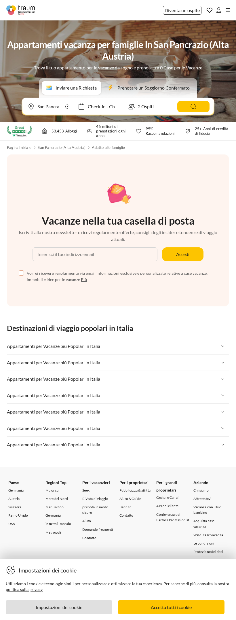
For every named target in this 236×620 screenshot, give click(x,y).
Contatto (89, 538)
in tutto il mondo (58, 524)
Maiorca (51, 490)
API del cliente (167, 506)
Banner (125, 507)
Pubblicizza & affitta (135, 490)
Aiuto (86, 521)
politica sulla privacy (24, 589)
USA (11, 524)
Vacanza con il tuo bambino (207, 510)
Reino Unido (18, 515)
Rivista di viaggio (95, 498)
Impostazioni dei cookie (59, 607)
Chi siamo (201, 490)
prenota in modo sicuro (95, 510)
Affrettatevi (202, 498)
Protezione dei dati (208, 551)
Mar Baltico (54, 507)
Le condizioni (203, 543)
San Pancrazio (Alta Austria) (61, 147)
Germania (16, 490)
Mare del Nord (56, 498)
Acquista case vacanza (204, 523)
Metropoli (53, 532)
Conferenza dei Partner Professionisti (173, 517)
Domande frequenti (97, 529)
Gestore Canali (167, 497)
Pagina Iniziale (19, 147)
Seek (86, 490)
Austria (14, 498)
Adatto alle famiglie (108, 147)
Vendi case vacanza (208, 535)
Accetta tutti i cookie (171, 607)
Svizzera (15, 507)
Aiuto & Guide (130, 498)
